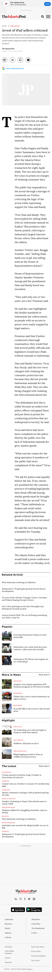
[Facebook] (24, 898)
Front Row (36, 924)
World (7, 928)
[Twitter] (29, 898)
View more (44, 675)
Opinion (8, 933)
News (4, 26)
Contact (7, 958)
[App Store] (18, 909)
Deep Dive (36, 919)
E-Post (34, 933)
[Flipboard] (34, 898)
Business (8, 924)
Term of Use (35, 960)
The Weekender (38, 928)
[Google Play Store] (34, 909)
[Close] (2, 3)
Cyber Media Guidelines (9, 952)
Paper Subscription (37, 947)
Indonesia (15, 26)
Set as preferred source (15, 68)
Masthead (8, 947)
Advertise (8, 962)
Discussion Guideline (38, 956)
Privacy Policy (36, 951)
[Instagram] (20, 898)
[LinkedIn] (16, 898)
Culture (8, 937)
